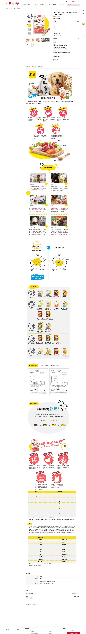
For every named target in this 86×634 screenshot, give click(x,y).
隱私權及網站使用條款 (34, 633)
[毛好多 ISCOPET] (13, 3)
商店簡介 (32, 631)
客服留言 (50, 631)
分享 (55, 59)
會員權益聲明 (51, 633)
